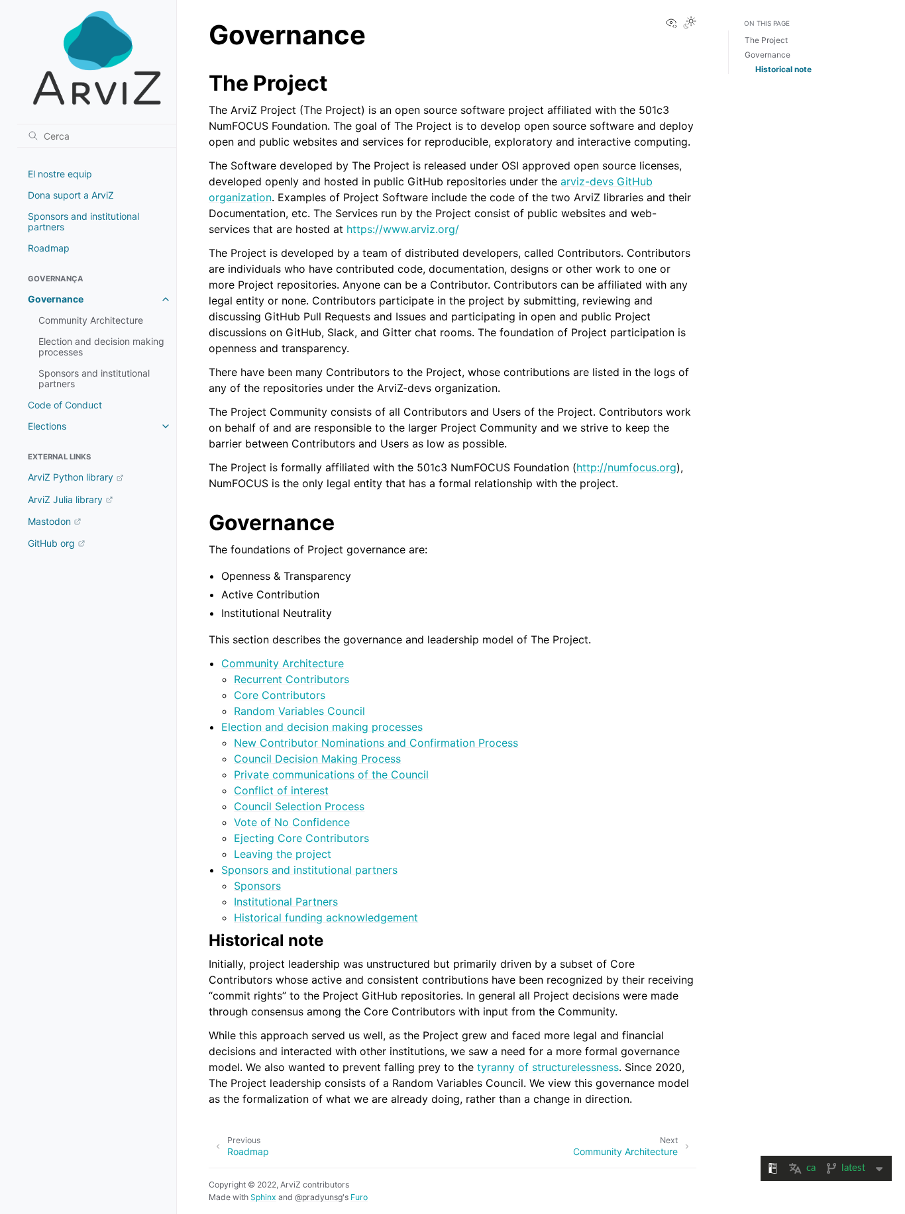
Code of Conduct (65, 404)
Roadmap (49, 248)
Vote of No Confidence (292, 822)
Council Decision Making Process (317, 758)
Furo (359, 1197)
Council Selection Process (299, 806)
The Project (766, 40)
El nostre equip (60, 173)
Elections (47, 426)
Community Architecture (90, 320)
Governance (55, 298)
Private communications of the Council (331, 774)
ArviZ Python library (70, 477)
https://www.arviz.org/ (402, 229)
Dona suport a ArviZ (71, 195)
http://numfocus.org (626, 467)
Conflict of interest (281, 790)
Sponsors (257, 885)
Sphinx (263, 1197)
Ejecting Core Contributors (301, 838)
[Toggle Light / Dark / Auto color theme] (689, 23)
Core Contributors (279, 695)
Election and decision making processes (101, 346)
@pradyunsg (319, 1197)
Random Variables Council (299, 711)
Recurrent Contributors (291, 679)
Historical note (783, 69)
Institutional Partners (286, 901)
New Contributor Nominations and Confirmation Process (376, 742)
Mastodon (49, 521)
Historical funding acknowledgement (326, 917)
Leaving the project (282, 854)
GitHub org (51, 543)
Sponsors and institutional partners (83, 221)
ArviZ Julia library (65, 499)
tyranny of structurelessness (548, 1067)
